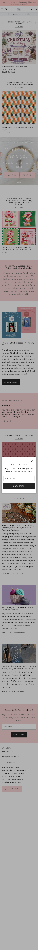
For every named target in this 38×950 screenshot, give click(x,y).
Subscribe (19, 486)
